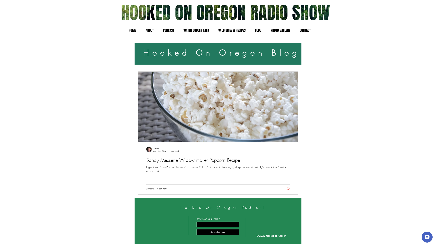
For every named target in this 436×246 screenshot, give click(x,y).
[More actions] (289, 149)
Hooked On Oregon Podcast (223, 207)
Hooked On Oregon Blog (221, 52)
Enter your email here (207, 219)
